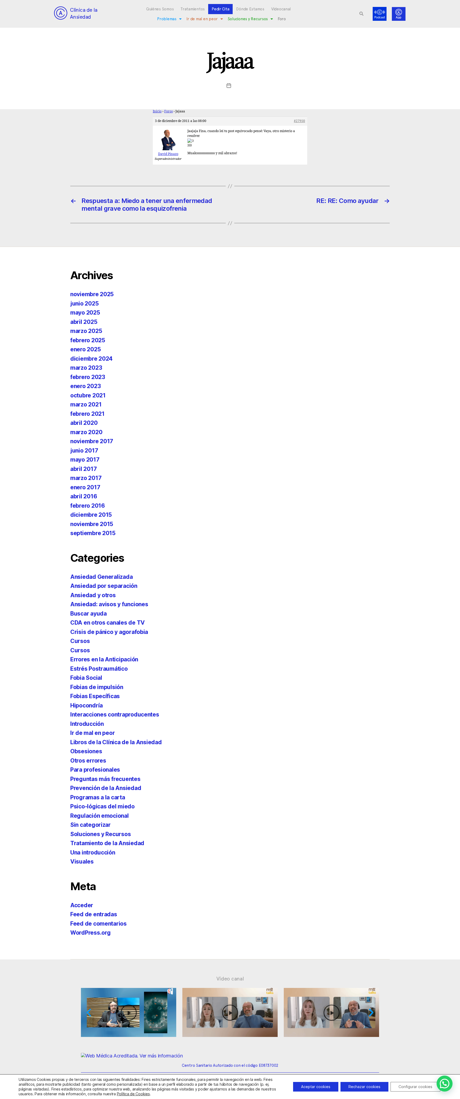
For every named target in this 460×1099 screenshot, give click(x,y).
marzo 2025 (86, 331)
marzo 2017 (85, 478)
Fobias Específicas (95, 696)
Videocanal (281, 9)
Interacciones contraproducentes (114, 714)
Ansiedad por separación (103, 586)
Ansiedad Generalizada (101, 576)
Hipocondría (86, 705)
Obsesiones (86, 751)
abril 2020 (83, 423)
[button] (361, 14)
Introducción (87, 724)
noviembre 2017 (91, 441)
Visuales (82, 861)
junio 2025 (84, 303)
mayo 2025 (85, 312)
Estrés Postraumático (99, 668)
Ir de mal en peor (202, 19)
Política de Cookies (133, 1094)
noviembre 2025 (92, 294)
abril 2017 (83, 469)
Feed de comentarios (98, 923)
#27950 (299, 121)
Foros (168, 111)
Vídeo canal (230, 978)
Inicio (157, 111)
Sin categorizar (90, 824)
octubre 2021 (88, 395)
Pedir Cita (220, 9)
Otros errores (88, 760)
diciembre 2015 (91, 514)
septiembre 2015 (93, 533)
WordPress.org (90, 932)
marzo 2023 (86, 367)
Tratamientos (192, 9)
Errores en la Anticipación (104, 659)
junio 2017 (84, 450)
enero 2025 (85, 349)
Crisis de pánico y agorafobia (109, 632)
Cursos (80, 641)
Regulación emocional (99, 815)
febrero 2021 (87, 413)
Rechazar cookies (364, 1086)
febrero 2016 (87, 505)
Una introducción (92, 852)
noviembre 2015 (91, 524)
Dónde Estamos (250, 9)
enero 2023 (85, 386)
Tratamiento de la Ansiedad (107, 843)
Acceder (81, 905)
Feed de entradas (93, 914)
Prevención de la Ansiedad (105, 788)
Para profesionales (95, 769)
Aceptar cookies (315, 1086)
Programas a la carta (97, 797)
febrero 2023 (87, 377)
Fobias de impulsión (96, 687)
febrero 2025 (87, 340)
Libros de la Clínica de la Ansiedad (116, 742)
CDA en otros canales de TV (107, 622)
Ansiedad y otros (93, 595)
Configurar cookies (415, 1086)
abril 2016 (83, 496)
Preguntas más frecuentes (105, 779)
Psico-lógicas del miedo (102, 806)
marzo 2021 (85, 404)
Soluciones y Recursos (248, 19)
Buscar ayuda (88, 613)
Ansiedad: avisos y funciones (109, 604)
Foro (282, 19)
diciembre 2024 (91, 358)
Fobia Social (86, 677)
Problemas (166, 19)
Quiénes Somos (160, 9)
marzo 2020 (86, 432)
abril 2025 (83, 322)
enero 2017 (85, 487)
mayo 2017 (85, 459)
